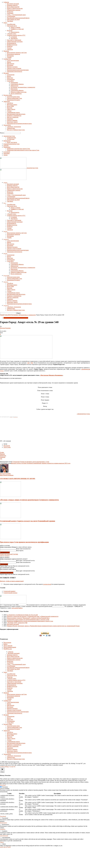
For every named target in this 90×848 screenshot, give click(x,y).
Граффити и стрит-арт (17, 29)
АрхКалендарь (11, 137)
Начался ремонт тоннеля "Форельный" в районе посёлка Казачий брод (28, 618)
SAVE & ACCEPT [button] (5, 847)
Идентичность (15, 32)
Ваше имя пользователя (23, 548)
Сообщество (7, 59)
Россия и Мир (8, 95)
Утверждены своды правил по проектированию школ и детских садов (28, 619)
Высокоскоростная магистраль (16, 114)
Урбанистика (11, 128)
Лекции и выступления (14, 68)
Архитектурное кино (13, 96)
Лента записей (8, 645)
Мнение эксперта (12, 67)
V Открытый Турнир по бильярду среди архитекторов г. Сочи (30, 461)
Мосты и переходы (12, 117)
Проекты (6, 51)
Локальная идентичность (14, 71)
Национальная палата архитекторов (18, 70)
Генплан (6, 145)
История (6, 73)
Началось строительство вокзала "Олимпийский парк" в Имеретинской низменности (32, 616)
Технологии (7, 125)
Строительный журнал (10, 592)
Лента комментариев (10, 647)
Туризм (9, 48)
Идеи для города (12, 142)
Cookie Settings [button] (4, 766)
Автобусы (10, 103)
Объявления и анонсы (13, 10)
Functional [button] (3, 816)
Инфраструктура (12, 44)
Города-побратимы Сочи (14, 98)
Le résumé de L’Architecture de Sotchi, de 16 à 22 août (22, 615)
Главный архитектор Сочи (11, 144)
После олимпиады (16, 93)
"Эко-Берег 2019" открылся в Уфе (17, 622)
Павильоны (14, 89)
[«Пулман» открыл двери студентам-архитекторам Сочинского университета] (10, 496)
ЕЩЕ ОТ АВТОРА (29, 478)
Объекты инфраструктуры (18, 92)
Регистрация (7, 642)
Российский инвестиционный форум (18, 18)
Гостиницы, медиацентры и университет (23, 87)
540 (28, 363)
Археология (10, 74)
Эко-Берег (10, 21)
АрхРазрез (10, 13)
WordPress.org (8, 649)
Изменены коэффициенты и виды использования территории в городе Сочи (30, 621)
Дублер (9, 111)
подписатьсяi (47, 584)
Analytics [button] (2, 829)
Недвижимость (11, 43)
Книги (9, 76)
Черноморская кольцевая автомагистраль (19, 123)
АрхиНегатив (11, 24)
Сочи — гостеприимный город (16, 14)
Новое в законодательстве (15, 8)
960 (32, 363)
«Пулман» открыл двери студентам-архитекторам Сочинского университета (29, 500)
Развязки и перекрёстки (14, 115)
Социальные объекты (17, 90)
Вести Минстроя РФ (13, 7)
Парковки (10, 119)
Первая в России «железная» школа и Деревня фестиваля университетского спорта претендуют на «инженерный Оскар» (43, 626)
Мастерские (10, 63)
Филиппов (7, 445)
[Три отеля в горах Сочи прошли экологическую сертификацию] (10, 538)
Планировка (14, 82)
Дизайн (9, 57)
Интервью (10, 65)
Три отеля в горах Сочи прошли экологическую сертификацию (24, 542)
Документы (14, 38)
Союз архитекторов (13, 60)
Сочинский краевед (9, 591)
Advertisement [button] (4, 836)
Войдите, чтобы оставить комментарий (12, 581)
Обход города (11, 109)
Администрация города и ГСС (16, 35)
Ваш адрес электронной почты (25, 560)
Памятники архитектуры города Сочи (18, 148)
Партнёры (7, 153)
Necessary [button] (3, 785)
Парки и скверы (15, 27)
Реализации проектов (13, 54)
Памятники (7, 147)
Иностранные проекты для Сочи (17, 52)
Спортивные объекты (17, 84)
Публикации (11, 79)
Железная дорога (12, 104)
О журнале (7, 152)
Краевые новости (12, 5)
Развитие (9, 46)
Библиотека (7, 140)
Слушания (14, 37)
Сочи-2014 (10, 81)
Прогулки (10, 78)
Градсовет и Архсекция (14, 40)
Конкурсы (10, 11)
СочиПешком (11, 16)
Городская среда (12, 26)
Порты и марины (12, 120)
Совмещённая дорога (13, 112)
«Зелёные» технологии (14, 126)
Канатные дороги (12, 122)
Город (5, 22)
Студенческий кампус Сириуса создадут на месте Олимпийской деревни (27, 521)
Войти (5, 644)
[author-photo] (4, 472)
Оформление (14, 85)
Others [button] (2, 842)
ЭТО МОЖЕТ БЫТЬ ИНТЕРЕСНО (11, 478)
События (6, 2)
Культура (9, 30)
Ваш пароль (19, 550)
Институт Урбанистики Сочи (16, 130)
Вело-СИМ (10, 106)
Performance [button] (3, 823)
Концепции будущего (13, 100)
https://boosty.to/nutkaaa (6, 475)
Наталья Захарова (5, 328)
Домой (2, 315)
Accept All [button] (12, 766)
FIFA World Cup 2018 (13, 19)
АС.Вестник (10, 139)
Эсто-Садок (7, 447)
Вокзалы (9, 107)
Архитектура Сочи (9, 136)
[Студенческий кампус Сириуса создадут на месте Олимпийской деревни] (10, 517)
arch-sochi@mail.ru (17, 608)
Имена (9, 62)
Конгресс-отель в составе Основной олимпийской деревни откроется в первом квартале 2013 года (40, 463)
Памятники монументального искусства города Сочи (23, 150)
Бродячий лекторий (13, 3)
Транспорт (7, 101)
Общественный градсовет (15, 41)
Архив (5, 155)
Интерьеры (10, 55)
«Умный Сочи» (11, 33)
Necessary (5, 787)
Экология (10, 49)
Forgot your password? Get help (9, 554)
